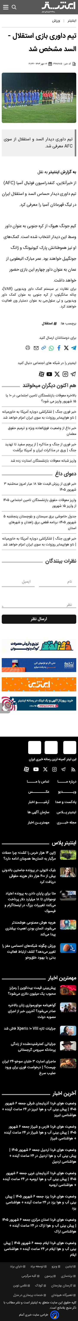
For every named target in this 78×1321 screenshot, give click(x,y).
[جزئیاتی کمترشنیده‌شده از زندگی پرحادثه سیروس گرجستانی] (68, 1046)
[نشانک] (39, 665)
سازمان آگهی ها (38, 812)
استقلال (47, 324)
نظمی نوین (20, 1285)
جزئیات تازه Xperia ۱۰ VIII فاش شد (30, 1029)
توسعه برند (37, 1266)
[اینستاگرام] (65, 374)
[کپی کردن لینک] (43, 349)
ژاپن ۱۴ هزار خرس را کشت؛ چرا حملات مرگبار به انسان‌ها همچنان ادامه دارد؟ (29, 856)
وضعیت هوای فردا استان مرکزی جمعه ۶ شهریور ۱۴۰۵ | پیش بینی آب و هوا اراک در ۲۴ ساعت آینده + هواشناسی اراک (39, 1226)
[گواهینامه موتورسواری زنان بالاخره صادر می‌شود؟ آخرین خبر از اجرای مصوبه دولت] (68, 1007)
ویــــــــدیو (67, 792)
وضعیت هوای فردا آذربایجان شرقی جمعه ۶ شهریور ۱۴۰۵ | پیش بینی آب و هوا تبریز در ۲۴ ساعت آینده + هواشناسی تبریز (39, 1109)
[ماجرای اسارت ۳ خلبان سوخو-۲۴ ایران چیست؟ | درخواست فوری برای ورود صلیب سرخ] (68, 1063)
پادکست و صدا (65, 802)
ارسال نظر (39, 619)
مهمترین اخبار (62, 978)
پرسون (48, 1276)
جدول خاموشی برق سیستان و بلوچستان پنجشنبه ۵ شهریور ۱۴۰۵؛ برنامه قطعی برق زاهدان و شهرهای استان (39, 522)
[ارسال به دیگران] (36, 350)
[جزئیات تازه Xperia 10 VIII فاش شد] (68, 1031)
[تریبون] (39, 704)
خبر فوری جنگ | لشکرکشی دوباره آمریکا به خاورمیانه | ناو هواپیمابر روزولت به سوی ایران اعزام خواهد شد (39, 415)
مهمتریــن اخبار (38, 823)
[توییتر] (57, 374)
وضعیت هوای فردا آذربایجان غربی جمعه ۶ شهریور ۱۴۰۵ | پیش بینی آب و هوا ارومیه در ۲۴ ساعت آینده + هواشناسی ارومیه (39, 1179)
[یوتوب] (49, 374)
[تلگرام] (73, 374)
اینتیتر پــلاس (66, 812)
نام (69, 582)
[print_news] (27, 348)
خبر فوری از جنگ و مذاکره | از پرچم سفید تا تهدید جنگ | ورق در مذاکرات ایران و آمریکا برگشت (40, 447)
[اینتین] (39, 684)
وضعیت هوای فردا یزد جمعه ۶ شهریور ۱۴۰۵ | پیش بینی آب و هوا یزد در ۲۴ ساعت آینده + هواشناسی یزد (40, 1202)
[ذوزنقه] (39, 646)
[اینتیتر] (58, 7)
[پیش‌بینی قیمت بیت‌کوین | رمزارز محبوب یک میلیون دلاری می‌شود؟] (68, 990)
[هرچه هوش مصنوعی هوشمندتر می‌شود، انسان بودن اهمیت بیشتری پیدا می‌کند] (68, 925)
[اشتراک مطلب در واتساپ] (51, 350)
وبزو (54, 1266)
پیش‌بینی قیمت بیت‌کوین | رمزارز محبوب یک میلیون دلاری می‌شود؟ (32, 991)
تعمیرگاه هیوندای (62, 1295)
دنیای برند (16, 1266)
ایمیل (26, 582)
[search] (14, 7)
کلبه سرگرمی (28, 1276)
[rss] (73, 770)
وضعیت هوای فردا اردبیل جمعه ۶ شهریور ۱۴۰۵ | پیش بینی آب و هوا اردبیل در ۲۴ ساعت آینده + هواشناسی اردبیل (42, 1156)
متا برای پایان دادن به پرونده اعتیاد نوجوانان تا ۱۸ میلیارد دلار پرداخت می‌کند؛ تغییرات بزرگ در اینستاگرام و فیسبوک (30, 902)
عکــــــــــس (38, 792)
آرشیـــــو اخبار (38, 802)
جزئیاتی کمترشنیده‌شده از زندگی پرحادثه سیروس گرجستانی (33, 1047)
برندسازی (67, 1276)
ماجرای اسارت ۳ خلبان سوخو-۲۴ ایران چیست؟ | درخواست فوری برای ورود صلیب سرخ (29, 1067)
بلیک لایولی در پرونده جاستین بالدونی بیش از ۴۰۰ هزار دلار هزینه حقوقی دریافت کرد (29, 876)
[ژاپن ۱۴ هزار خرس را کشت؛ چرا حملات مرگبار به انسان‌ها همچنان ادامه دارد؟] (68, 855)
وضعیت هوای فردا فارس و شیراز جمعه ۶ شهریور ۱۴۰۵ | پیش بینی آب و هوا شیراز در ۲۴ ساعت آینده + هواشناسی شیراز (40, 1133)
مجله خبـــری (66, 823)
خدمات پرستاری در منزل (28, 1295)
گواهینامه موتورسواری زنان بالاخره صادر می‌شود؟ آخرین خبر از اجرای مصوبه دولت (32, 1011)
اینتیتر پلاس (64, 843)
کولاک (39, 1285)
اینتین (69, 1266)
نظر (69, 605)
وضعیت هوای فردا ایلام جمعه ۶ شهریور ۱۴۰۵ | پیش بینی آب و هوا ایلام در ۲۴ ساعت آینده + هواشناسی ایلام (40, 1249)
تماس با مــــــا (38, 782)
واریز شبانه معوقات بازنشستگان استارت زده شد (43, 461)
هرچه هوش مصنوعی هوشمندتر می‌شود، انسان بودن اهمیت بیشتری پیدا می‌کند (30, 928)
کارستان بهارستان (62, 1285)
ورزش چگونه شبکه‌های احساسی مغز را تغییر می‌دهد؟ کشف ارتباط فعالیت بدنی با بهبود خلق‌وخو (29, 952)
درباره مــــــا (66, 782)
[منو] (5, 7)
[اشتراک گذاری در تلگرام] (73, 350)
